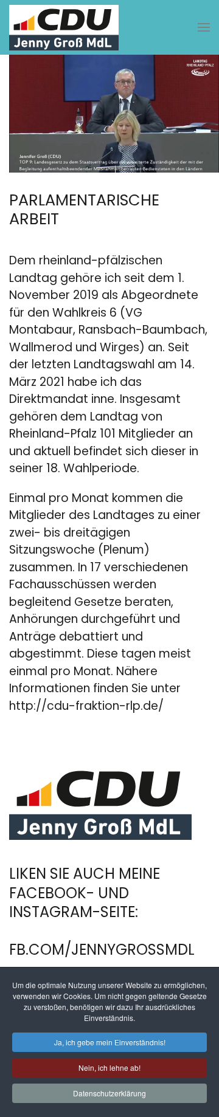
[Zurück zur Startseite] (64, 27)
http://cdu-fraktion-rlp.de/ (86, 706)
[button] (204, 27)
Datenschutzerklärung (109, 1093)
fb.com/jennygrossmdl (102, 950)
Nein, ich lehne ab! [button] (109, 1067)
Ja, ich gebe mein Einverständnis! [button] (109, 1042)
